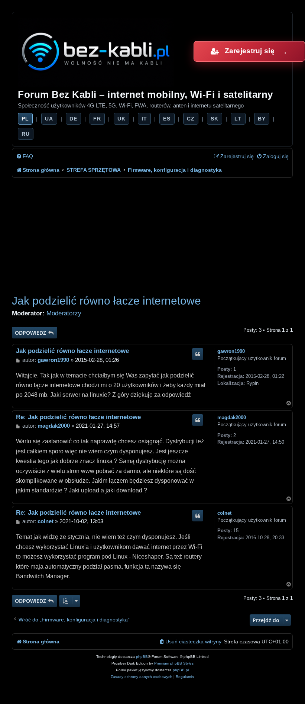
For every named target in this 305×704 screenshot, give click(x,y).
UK (121, 119)
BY (262, 119)
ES (167, 119)
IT (144, 119)
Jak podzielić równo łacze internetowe (106, 301)
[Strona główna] (96, 51)
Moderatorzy (63, 313)
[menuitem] (24, 156)
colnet (224, 513)
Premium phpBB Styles (174, 663)
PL (25, 119)
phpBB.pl (181, 670)
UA (49, 119)
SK (214, 119)
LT (237, 119)
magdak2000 (231, 417)
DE (73, 119)
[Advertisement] (152, 233)
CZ (191, 119)
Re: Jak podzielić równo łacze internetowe (78, 417)
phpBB (142, 657)
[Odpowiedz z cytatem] (197, 354)
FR (97, 119)
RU (26, 134)
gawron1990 (231, 351)
